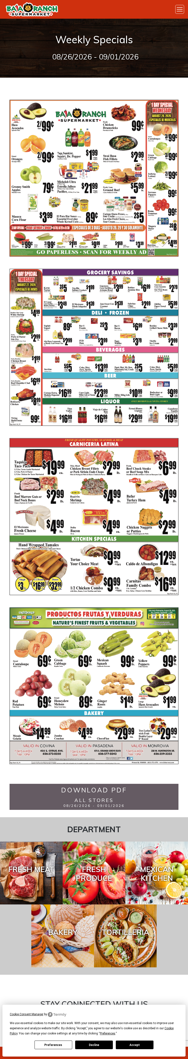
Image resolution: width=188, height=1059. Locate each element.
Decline (94, 1045)
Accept (134, 1045)
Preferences (53, 1045)
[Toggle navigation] (179, 9)
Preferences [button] (107, 1033)
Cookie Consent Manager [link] (26, 1014)
